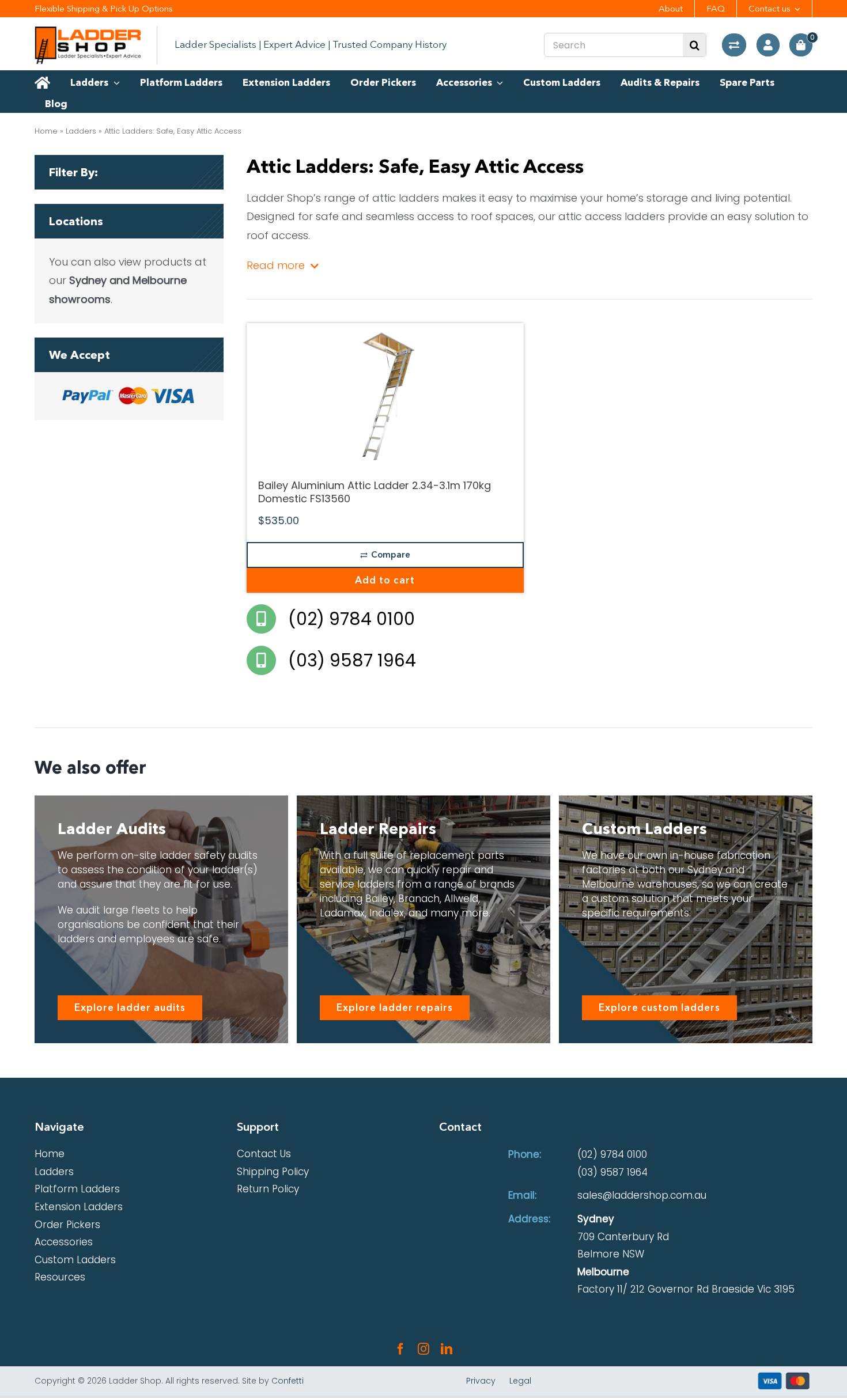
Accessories (64, 1242)
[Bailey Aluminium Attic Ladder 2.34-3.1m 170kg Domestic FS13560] (385, 395)
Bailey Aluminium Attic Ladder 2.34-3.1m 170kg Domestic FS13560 (374, 492)
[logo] (88, 31)
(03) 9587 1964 (612, 1172)
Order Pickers (67, 1225)
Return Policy (268, 1189)
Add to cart (385, 580)
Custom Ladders (75, 1260)
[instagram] (423, 1349)
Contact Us (264, 1154)
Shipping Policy (273, 1172)
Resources (60, 1277)
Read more (276, 265)
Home (46, 131)
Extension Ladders (79, 1207)
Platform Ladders (77, 1189)
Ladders (81, 131)
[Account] (768, 44)
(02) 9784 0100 (612, 1154)
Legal (520, 1380)
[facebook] (400, 1349)
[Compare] (734, 44)
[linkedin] (446, 1349)
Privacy (481, 1380)
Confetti (287, 1380)
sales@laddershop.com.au (641, 1195)
